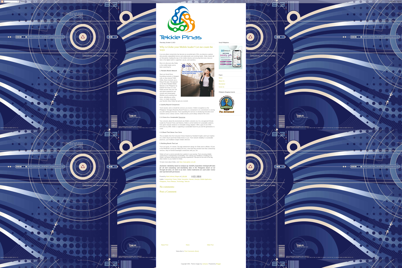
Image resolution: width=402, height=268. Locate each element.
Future (175, 179)
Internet (191, 179)
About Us (221, 81)
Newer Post (164, 245)
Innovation (185, 179)
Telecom (187, 181)
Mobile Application (205, 179)
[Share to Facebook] (198, 176)
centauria (205, 264)
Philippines (163, 181)
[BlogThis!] (194, 176)
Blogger (218, 264)
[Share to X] (196, 176)
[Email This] (192, 176)
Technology (180, 181)
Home (187, 245)
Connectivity (168, 179)
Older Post (210, 245)
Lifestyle (197, 179)
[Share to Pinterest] (200, 176)
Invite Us (221, 87)
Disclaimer (222, 84)
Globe (179, 179)
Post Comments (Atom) (191, 251)
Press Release (171, 181)
